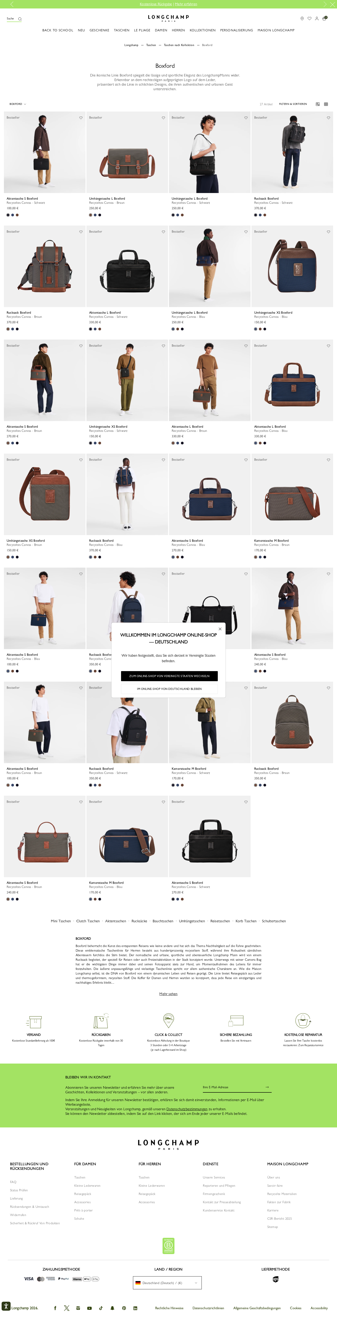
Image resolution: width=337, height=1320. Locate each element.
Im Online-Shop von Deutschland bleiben (169, 689)
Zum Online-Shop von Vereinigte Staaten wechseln (169, 676)
